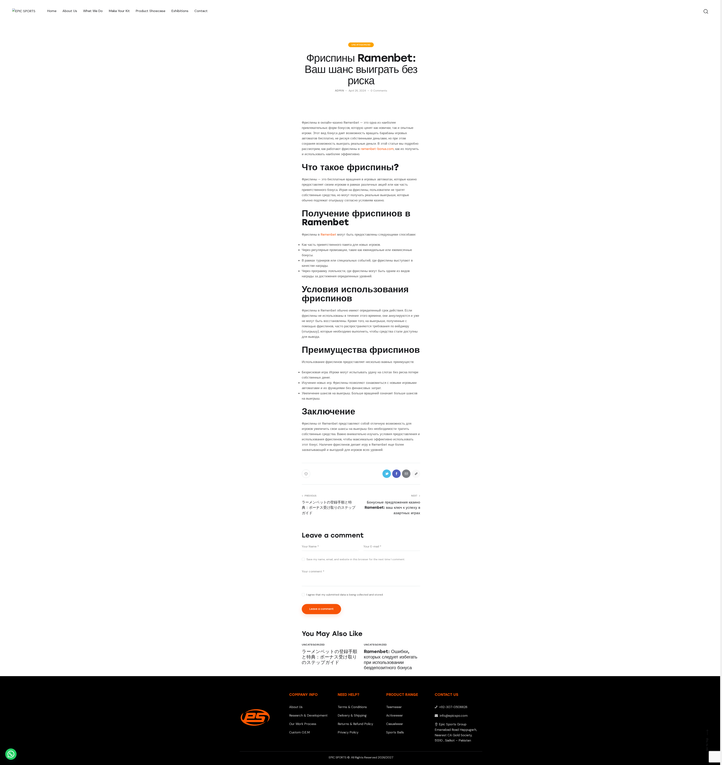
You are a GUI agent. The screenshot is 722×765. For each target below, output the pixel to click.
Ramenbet (328, 234)
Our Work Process (302, 724)
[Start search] (705, 11)
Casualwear (394, 724)
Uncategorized (361, 45)
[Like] (306, 473)
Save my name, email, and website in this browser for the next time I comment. (355, 559)
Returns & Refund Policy (355, 724)
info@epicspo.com (453, 716)
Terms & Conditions (352, 707)
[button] (11, 754)
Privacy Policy (348, 732)
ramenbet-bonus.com (377, 149)
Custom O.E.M (299, 732)
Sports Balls (395, 732)
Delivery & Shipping (352, 715)
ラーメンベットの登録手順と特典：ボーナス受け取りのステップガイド (329, 657)
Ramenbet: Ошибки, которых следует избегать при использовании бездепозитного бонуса (390, 659)
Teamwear (394, 707)
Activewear (394, 715)
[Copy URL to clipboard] (416, 473)
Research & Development (308, 715)
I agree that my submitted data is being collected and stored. (344, 594)
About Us (296, 707)
